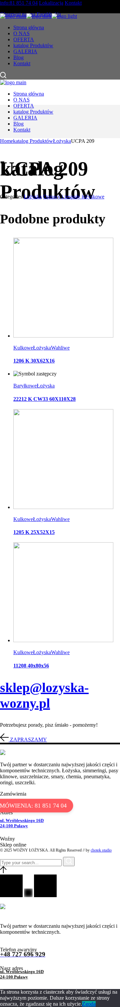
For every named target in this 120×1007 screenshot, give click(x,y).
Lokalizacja (51, 3)
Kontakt (73, 3)
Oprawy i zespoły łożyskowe (73, 196)
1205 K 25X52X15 (34, 532)
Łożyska (33, 196)
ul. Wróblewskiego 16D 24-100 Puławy (22, 823)
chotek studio (101, 850)
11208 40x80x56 (31, 665)
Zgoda (89, 1004)
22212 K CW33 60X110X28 (44, 399)
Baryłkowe (25, 385)
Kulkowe (23, 348)
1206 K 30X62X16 (34, 361)
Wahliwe (60, 348)
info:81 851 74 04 (19, 3)
